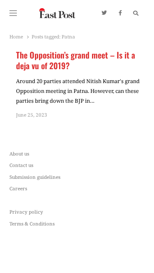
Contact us (21, 165)
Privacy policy (26, 211)
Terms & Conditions (32, 223)
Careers (18, 188)
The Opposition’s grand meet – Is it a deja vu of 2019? (75, 60)
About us (19, 153)
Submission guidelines (34, 177)
